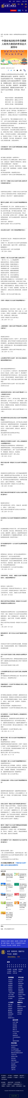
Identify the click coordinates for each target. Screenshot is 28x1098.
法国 (4, 943)
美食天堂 (15, 1027)
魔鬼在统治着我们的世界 (17, 1052)
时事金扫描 (20, 983)
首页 (2, 34)
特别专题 (14, 1043)
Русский (9, 945)
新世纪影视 (19, 1086)
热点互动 (20, 981)
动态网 (8, 1086)
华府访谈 (10, 991)
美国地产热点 (11, 1017)
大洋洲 (21, 941)
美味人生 (15, 1029)
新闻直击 (10, 987)
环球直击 (10, 981)
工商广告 (13, 1069)
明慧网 (3, 1086)
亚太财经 (10, 998)
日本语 (14, 945)
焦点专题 (6, 34)
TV (19, 10)
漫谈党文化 (13, 1065)
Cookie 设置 (14, 1095)
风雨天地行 (13, 1060)
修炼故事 (13, 1067)
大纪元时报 (17, 1082)
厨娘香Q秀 (15, 1035)
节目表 (9, 954)
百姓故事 (13, 1064)
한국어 (19, 945)
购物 (18, 956)
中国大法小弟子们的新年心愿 (9, 896)
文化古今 (10, 1015)
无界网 (13, 1086)
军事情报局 (20, 991)
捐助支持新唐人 (12, 956)
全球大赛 (15, 973)
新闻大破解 (20, 989)
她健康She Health (21, 1006)
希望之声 (10, 1084)
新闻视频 (11, 977)
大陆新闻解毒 (21, 998)
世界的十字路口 (22, 994)
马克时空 (20, 996)
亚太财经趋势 (11, 996)
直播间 (15, 954)
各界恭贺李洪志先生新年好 (20, 34)
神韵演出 (9, 973)
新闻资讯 (14, 951)
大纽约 (8, 941)
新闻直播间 (13, 10)
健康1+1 (19, 1004)
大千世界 (15, 1033)
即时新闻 (20, 969)
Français (3, 945)
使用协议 (4, 1077)
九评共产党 (13, 1054)
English (23, 943)
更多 (24, 1086)
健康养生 (20, 1002)
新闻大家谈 (20, 979)
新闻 (8, 962)
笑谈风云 (10, 1006)
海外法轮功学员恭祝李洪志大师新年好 (22, 896)
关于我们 (10, 1075)
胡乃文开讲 (20, 1008)
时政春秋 (20, 985)
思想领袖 (20, 987)
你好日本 (15, 1024)
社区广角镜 (11, 994)
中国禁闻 (10, 983)
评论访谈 (21, 977)
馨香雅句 (10, 1010)
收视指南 (16, 1075)
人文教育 (10, 1002)
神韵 (10, 1)
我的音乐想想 (16, 1040)
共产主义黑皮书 (15, 1062)
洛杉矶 (16, 941)
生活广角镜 (15, 1022)
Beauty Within (16, 1031)
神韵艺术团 (10, 1082)
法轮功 (11, 34)
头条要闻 (9, 969)
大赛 (14, 1)
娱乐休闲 (15, 1020)
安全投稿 (10, 1077)
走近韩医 (19, 1014)
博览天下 (15, 971)
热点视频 (15, 969)
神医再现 (19, 1012)
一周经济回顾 (11, 992)
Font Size (21, 70)
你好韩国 (15, 1026)
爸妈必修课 (10, 1014)
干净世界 (4, 1084)
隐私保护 (22, 1075)
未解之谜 (10, 1004)
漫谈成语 (10, 1012)
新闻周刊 (10, 989)
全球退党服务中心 (18, 1084)
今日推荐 (9, 971)
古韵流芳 (10, 1008)
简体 (26, 1)
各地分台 (18, 1)
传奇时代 (13, 1047)
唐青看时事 (20, 992)
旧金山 (8, 943)
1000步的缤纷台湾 (16, 1038)
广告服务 (16, 1077)
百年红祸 (13, 1058)
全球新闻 (10, 979)
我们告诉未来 (14, 1045)
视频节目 (21, 951)
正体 (23, 1)
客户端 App (4, 1079)
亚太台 (12, 943)
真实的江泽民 (14, 1056)
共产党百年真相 (15, 1049)
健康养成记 (20, 1010)
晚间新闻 (10, 985)
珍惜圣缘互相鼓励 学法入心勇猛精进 (23, 876)
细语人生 (20, 1000)
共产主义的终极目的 (16, 1050)
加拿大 (12, 941)
